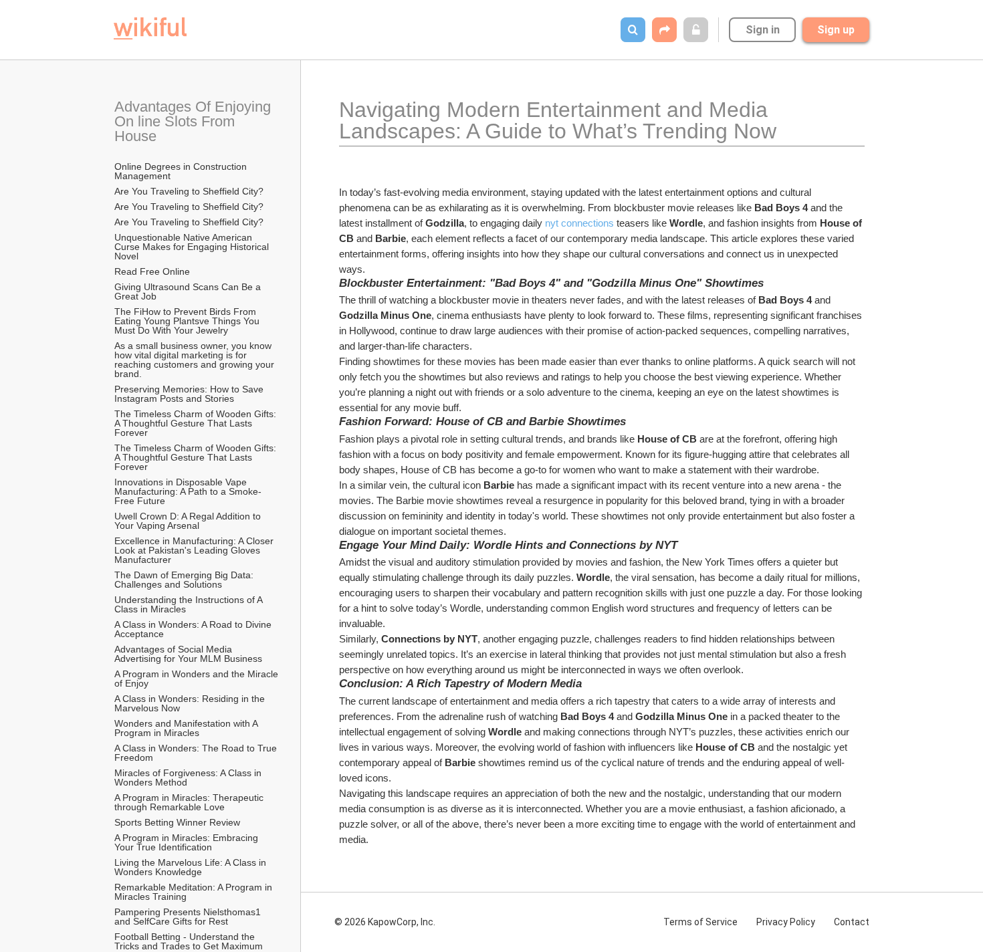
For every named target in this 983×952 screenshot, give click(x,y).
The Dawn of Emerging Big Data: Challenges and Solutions (185, 580)
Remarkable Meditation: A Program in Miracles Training (194, 892)
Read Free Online (153, 271)
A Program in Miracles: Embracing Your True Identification (187, 842)
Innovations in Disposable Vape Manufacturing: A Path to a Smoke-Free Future (187, 491)
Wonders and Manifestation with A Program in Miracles (187, 728)
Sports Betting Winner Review (177, 822)
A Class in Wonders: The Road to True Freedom (197, 753)
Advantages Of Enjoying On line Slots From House (194, 121)
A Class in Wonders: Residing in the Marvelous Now (190, 703)
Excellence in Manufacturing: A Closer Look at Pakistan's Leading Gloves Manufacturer (195, 550)
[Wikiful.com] (150, 28)
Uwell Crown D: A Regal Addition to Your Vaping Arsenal (188, 521)
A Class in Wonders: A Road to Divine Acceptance (194, 629)
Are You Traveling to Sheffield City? (188, 191)
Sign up (836, 29)
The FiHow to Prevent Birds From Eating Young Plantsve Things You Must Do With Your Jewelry (188, 321)
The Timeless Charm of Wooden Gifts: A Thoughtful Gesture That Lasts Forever (196, 423)
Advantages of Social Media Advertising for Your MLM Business (188, 654)
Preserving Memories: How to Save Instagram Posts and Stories (190, 394)
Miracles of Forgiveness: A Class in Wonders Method (189, 777)
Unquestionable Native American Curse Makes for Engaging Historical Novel (192, 246)
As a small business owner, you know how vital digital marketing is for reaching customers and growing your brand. (195, 359)
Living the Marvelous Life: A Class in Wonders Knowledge (191, 867)
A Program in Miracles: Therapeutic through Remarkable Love (190, 802)
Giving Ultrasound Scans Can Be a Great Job (188, 291)
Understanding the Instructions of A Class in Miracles (189, 604)
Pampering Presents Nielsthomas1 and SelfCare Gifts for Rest (188, 917)
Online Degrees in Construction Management (181, 171)
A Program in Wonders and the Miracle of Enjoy (197, 679)
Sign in (763, 29)
